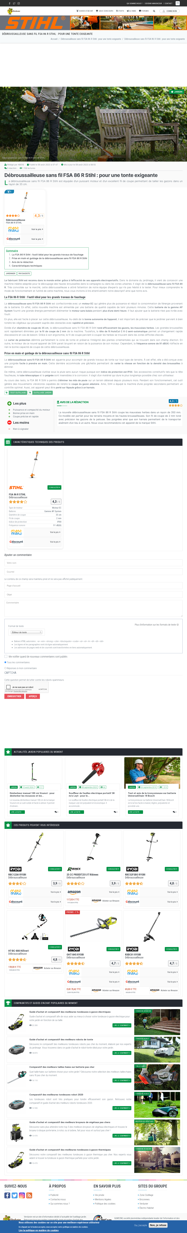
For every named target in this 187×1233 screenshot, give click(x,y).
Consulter (54, 487)
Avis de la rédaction (22, 262)
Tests (121, 11)
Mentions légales (103, 1199)
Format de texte (16, 626)
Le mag (132, 11)
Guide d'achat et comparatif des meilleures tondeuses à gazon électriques (70, 1012)
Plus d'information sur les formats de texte (155, 624)
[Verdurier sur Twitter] (15, 1195)
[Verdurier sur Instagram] (22, 1195)
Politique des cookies (105, 1203)
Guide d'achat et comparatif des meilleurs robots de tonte (61, 1039)
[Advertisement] (93, 64)
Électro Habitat (147, 1207)
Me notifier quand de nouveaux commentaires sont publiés (38, 656)
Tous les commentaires (18, 662)
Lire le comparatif (121, 1025)
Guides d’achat (86, 11)
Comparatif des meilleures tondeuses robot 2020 (56, 1094)
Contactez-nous (58, 1199)
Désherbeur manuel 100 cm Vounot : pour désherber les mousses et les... (32, 794)
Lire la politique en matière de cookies (39, 1230)
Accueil (54, 39)
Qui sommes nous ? (134, 3)
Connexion (171, 11)
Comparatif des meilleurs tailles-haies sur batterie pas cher (61, 1067)
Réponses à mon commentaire (22, 668)
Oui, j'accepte (140, 1225)
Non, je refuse (158, 1225)
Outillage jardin (42, 393)
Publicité (54, 1195)
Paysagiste (24, 273)
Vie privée (99, 1195)
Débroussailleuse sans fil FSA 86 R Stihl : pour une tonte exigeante (91, 39)
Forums (145, 11)
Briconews (145, 1199)
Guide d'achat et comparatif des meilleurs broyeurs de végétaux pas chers (69, 1122)
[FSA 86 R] (25, 202)
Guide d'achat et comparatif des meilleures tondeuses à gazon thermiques (70, 1149)
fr (178, 3)
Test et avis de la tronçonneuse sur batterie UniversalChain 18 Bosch (152, 794)
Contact (168, 3)
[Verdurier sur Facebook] (7, 1195)
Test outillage (18, 393)
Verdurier (144, 1203)
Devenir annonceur (153, 3)
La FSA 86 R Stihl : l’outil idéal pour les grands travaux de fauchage (47, 254)
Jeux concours (105, 11)
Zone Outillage (146, 1195)
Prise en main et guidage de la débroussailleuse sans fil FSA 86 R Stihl (49, 258)
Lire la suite (16, 812)
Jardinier (10, 273)
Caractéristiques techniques (27, 265)
